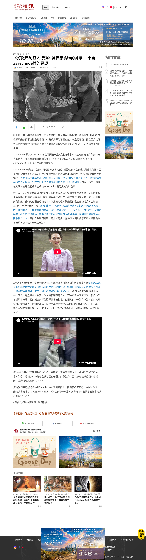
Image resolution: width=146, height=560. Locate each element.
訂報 (115, 7)
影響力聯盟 (62, 18)
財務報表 (112, 539)
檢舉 (100, 67)
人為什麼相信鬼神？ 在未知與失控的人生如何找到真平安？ (87, 499)
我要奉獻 (96, 431)
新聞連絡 (30, 539)
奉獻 (121, 7)
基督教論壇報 (31, 18)
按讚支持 (58, 423)
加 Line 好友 (29, 423)
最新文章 (18, 18)
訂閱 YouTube (88, 423)
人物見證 (43, 18)
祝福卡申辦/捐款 (127, 539)
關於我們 (18, 539)
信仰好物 (55, 7)
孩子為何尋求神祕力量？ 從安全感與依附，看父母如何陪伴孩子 (57, 499)
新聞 (46, 7)
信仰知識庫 (85, 18)
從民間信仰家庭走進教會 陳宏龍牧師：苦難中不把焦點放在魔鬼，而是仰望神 (26, 499)
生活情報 (73, 18)
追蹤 (54, 67)
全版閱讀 (66, 7)
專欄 (52, 18)
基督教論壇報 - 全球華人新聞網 (24, 7)
